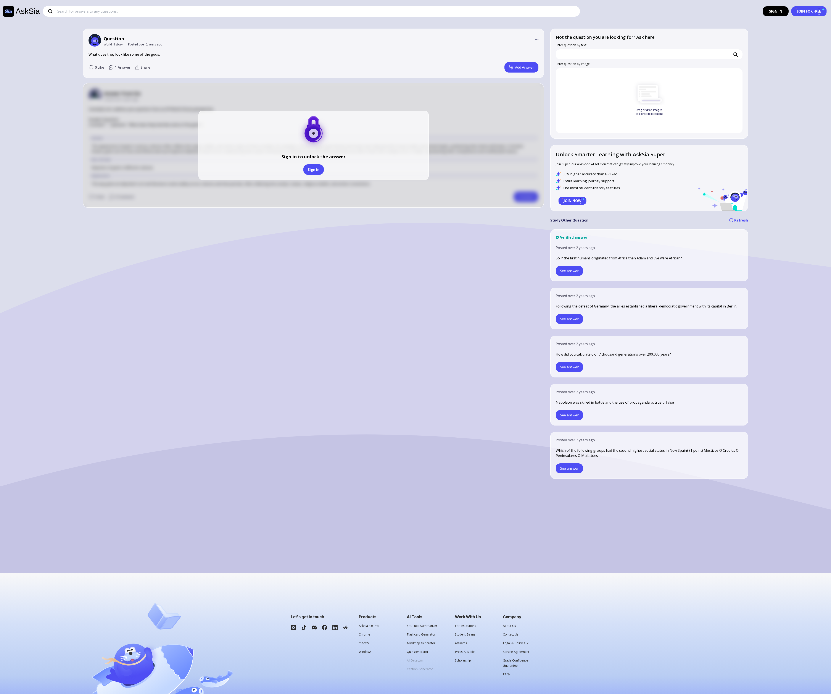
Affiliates (461, 643)
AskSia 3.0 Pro (369, 626)
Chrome (364, 634)
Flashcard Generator (421, 634)
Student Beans (465, 634)
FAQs (507, 674)
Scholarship (463, 660)
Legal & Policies (514, 643)
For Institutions (465, 626)
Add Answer (524, 67)
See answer (569, 271)
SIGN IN (775, 11)
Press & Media (465, 652)
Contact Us (511, 634)
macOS (364, 643)
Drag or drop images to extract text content (649, 112)
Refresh (741, 220)
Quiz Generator (417, 652)
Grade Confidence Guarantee (515, 663)
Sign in (313, 169)
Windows (365, 652)
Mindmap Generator (421, 643)
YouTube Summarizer (422, 626)
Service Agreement (516, 652)
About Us (509, 626)
